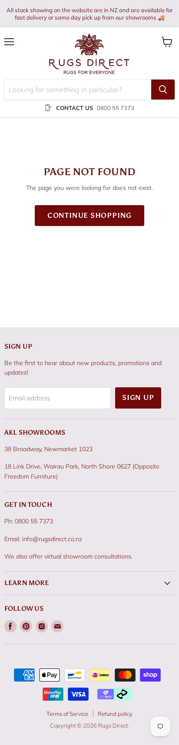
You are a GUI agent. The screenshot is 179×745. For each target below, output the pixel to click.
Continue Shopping (89, 215)
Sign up (138, 397)
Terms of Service (67, 713)
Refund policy (115, 713)
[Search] (163, 90)
